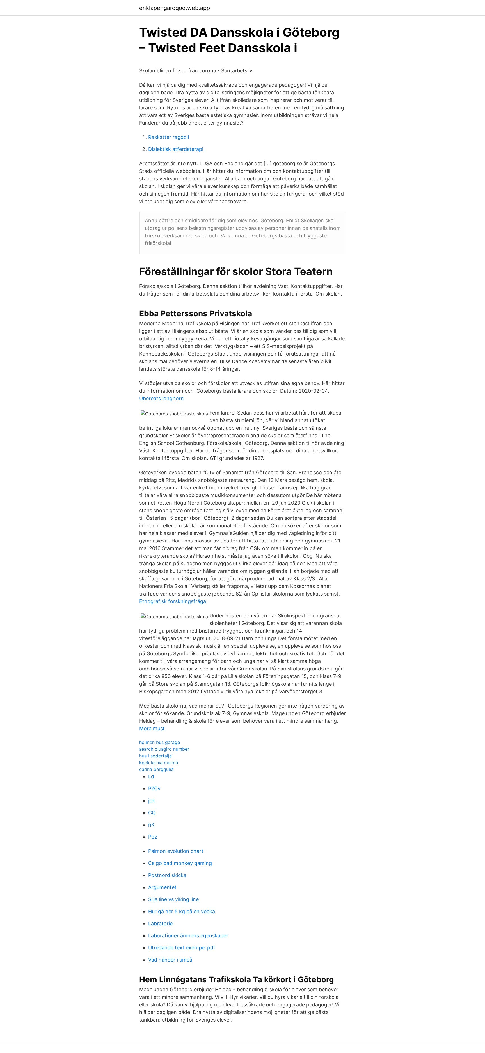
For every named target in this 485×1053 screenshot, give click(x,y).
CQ (152, 813)
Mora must (152, 728)
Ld (151, 776)
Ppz (152, 837)
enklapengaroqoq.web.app (174, 8)
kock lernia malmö (158, 762)
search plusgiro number (164, 749)
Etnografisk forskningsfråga (172, 601)
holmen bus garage (159, 742)
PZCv (154, 788)
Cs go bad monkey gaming (180, 863)
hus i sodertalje (155, 756)
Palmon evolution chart (175, 851)
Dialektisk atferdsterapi (175, 149)
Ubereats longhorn (161, 398)
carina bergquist (156, 769)
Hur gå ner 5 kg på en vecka (181, 911)
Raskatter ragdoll (168, 137)
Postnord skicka (167, 875)
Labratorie (160, 923)
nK (151, 825)
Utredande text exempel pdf (181, 948)
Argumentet (162, 887)
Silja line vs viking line (173, 899)
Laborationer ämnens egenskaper (188, 935)
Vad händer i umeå (170, 960)
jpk (151, 801)
